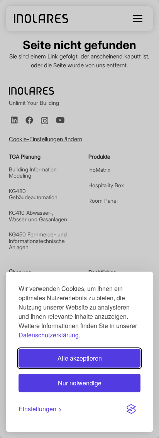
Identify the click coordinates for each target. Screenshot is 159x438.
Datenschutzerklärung (49, 334)
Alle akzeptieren (80, 358)
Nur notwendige (79, 382)
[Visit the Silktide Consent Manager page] (131, 409)
